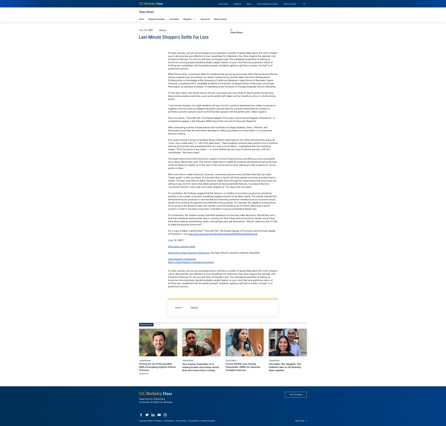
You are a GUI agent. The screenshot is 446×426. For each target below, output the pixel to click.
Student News (145, 360)
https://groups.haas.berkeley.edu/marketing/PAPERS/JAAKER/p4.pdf (222, 234)
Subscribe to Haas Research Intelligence (189, 252)
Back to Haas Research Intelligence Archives (191, 262)
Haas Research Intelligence (182, 259)
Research (162, 30)
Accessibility (194, 421)
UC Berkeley (169, 421)
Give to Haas (296, 395)
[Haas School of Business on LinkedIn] (153, 415)
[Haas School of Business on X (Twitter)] (147, 415)
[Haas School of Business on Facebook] (141, 415)
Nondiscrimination (208, 421)
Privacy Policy (181, 421)
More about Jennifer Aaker (181, 246)
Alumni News (188, 360)
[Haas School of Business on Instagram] (165, 415)
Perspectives (274, 360)
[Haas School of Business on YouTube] (159, 415)
